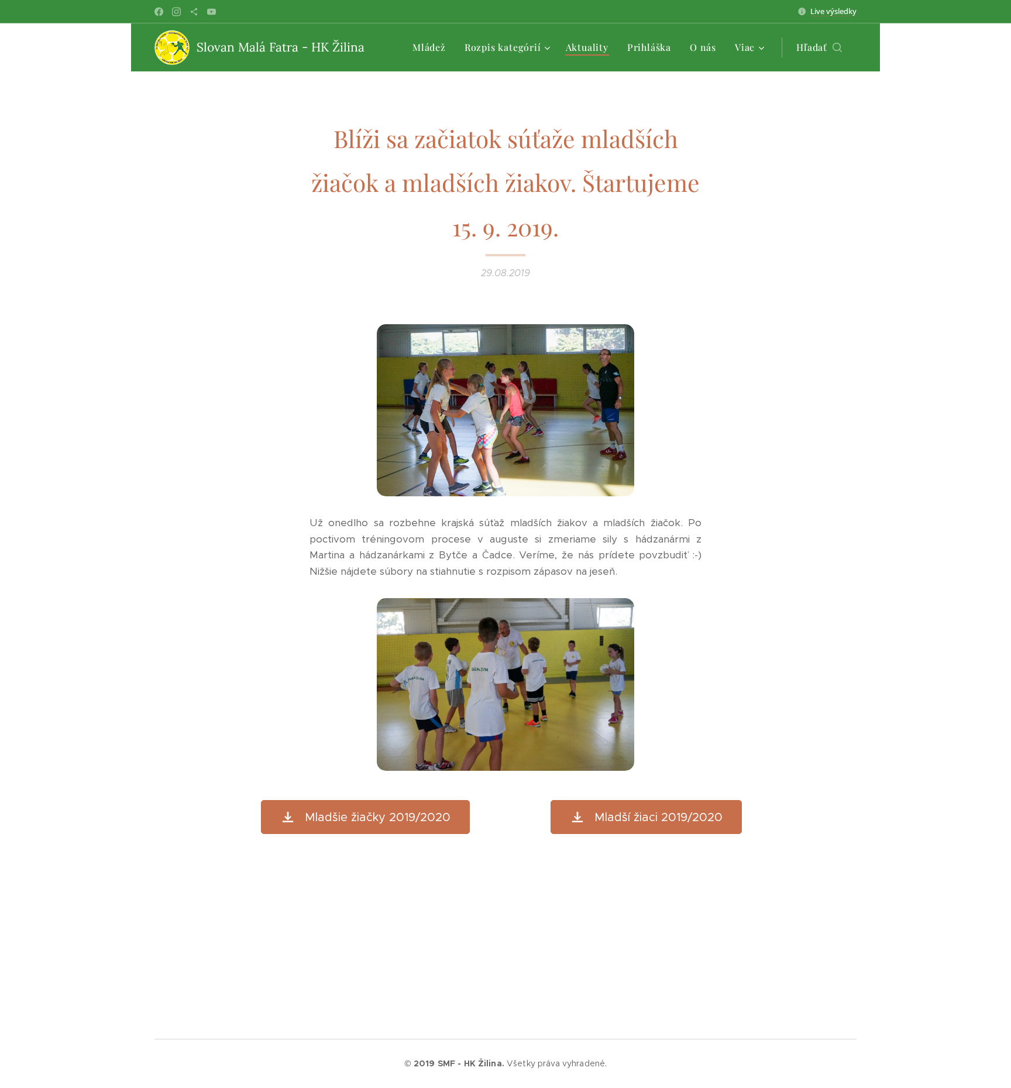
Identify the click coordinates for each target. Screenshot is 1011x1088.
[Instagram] (176, 12)
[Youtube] (211, 12)
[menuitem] (432, 47)
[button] (819, 47)
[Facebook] (159, 12)
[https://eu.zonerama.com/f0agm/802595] (194, 12)
